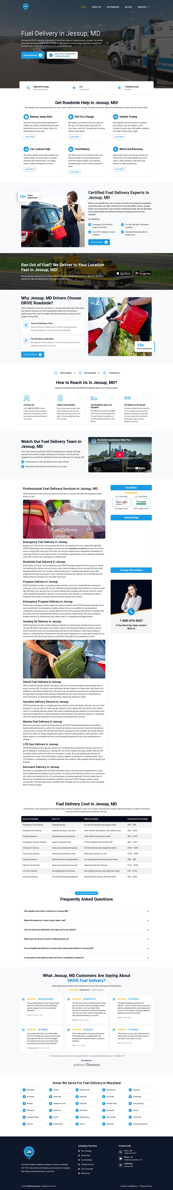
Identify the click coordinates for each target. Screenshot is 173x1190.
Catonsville (137, 1117)
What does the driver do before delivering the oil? (46, 939)
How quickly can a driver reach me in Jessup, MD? (46, 911)
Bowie (82, 1124)
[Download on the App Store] (123, 273)
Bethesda (83, 1110)
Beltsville (83, 1097)
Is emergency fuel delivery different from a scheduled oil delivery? (54, 958)
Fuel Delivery (82, 149)
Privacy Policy (146, 1186)
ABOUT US (96, 7)
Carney (135, 1110)
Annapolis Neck (32, 1117)
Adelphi (30, 1103)
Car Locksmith (87, 1169)
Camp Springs (138, 1103)
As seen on (87, 1060)
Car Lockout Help (40, 149)
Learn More (29, 137)
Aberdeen (30, 1090)
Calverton (136, 1090)
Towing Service (87, 1164)
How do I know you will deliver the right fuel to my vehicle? (50, 930)
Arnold (56, 1090)
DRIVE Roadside (33, 1186)
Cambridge (137, 1097)
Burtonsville (111, 1117)
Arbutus (30, 1124)
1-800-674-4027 (93, 276)
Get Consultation (30, 354)
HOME (83, 7)
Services (142, 7)
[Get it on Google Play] (143, 273)
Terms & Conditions (129, 1186)
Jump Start (85, 1155)
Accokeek (30, 1097)
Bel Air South (85, 1090)
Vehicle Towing (128, 116)
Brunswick (110, 1110)
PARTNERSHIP (113, 7)
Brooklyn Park (112, 1103)
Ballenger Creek (59, 1103)
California (110, 1124)
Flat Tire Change (84, 116)
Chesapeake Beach (140, 1124)
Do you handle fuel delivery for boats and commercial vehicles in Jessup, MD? (59, 948)
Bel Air (56, 1117)
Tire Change (86, 1151)
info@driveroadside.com (133, 1160)
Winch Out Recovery (131, 149)
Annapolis (30, 1110)
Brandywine (111, 1090)
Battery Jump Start (41, 116)
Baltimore (57, 1110)
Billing (128, 7)
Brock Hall (110, 1097)
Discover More (97, 242)
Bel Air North (58, 1124)
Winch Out (85, 1173)
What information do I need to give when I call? (45, 920)
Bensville (83, 1103)
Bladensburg (84, 1117)
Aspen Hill (57, 1097)
